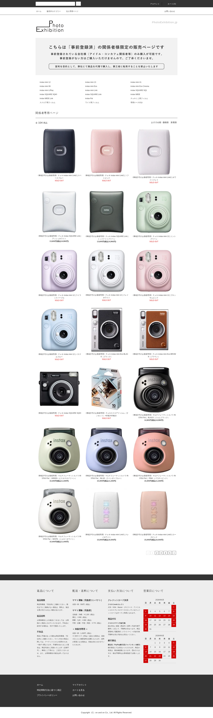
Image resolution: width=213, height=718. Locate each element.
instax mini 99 (45, 86)
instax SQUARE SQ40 (48, 94)
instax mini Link (91, 90)
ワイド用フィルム (92, 102)
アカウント (155, 4)
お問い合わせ (169, 11)
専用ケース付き (137, 102)
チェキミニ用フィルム (139, 98)
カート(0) (172, 4)
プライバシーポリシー (47, 695)
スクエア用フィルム (47, 102)
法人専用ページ (72, 11)
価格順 (166, 122)
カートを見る (78, 690)
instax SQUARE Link (93, 94)
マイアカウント (79, 685)
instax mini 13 (90, 82)
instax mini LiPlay (46, 90)
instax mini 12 (45, 82)
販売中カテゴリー (54, 11)
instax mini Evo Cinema (140, 86)
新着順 (174, 122)
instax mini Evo (91, 86)
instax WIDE (135, 94)
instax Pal (89, 98)
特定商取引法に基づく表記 (49, 690)
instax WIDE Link (46, 98)
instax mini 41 (136, 82)
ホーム (38, 11)
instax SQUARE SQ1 (139, 90)
